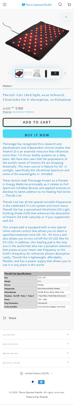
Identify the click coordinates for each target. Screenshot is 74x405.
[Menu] (4, 4)
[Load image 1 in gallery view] (19, 74)
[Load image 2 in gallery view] (28, 74)
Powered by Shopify (37, 397)
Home (7, 86)
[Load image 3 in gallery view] (37, 74)
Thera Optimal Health (30, 392)
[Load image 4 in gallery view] (46, 74)
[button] (60, 4)
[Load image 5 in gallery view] (55, 74)
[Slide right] (65, 74)
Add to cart (37, 122)
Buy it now (37, 135)
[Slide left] (9, 74)
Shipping (7, 112)
